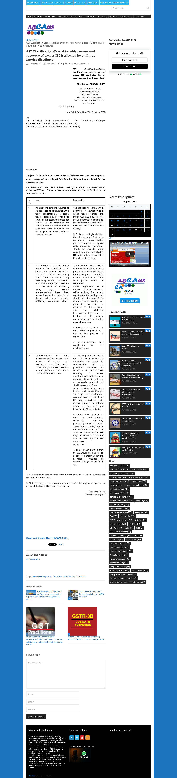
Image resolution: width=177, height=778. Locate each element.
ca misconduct (139, 469)
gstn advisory (118, 523)
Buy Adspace (93, 2)
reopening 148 (119, 562)
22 (141, 225)
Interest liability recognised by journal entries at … (131, 363)
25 (118, 230)
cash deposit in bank (121, 473)
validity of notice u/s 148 (123, 578)
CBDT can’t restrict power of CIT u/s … (133, 405)
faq (113, 516)
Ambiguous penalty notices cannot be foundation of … (130, 435)
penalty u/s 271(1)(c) (121, 551)
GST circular (127, 516)
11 (118, 220)
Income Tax (37, 16)
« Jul (111, 238)
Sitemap (69, 2)
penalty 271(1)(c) (119, 547)
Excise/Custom (62, 16)
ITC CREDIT (81, 576)
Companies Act (49, 16)
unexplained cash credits (123, 574)
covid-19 (141, 500)
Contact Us (59, 2)
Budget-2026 (139, 16)
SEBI (75, 16)
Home (29, 16)
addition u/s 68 (119, 465)
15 (141, 220)
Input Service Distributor (63, 576)
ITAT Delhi (116, 539)
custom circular (119, 504)
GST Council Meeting (121, 520)
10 (112, 220)
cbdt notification (119, 481)
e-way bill (141, 512)
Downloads (124, 16)
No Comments (83, 64)
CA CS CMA (100, 16)
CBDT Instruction (138, 477)
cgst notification (119, 489)
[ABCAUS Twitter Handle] (129, 305)
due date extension (121, 512)
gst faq (140, 520)
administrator (34, 64)
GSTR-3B (134, 523)
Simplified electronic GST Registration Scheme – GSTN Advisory (91, 594)
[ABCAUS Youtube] (130, 266)
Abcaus (32, 775)
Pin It (61, 544)
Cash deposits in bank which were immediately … (133, 376)
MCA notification (120, 543)
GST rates (116, 527)
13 (130, 220)
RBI (80, 16)
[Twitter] (77, 737)
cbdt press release (120, 485)
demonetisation (119, 508)
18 (118, 225)
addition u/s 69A (119, 469)
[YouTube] (82, 737)
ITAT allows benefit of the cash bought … (132, 419)
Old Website (47, 2)
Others (112, 16)
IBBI (129, 527)
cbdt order (139, 481)
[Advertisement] (103, 28)
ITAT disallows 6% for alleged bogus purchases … (131, 392)
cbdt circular (118, 477)
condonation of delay (121, 500)
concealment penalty (121, 496)
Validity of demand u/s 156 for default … (133, 448)
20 (130, 225)
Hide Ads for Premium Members (114, 2)
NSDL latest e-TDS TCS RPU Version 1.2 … (133, 318)
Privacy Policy (80, 2)
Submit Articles (33, 2)
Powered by (123, 74)
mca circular (133, 539)
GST (71, 16)
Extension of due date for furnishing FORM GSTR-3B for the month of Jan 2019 (86, 638)
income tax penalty (120, 535)
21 (136, 225)
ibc (139, 527)
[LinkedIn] (71, 737)
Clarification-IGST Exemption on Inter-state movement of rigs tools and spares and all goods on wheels (44, 595)
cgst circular (140, 485)
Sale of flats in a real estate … (130, 347)
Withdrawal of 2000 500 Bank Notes (127, 582)
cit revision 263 (119, 492)
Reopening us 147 (120, 566)
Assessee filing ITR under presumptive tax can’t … (133, 332)
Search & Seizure (119, 570)
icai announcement (120, 531)
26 (124, 230)
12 (124, 220)
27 (130, 230)
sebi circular (140, 570)
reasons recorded (119, 558)
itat (138, 535)
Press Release (118, 554)
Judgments (88, 16)
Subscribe (129, 66)
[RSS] (87, 737)
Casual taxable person (41, 576)
